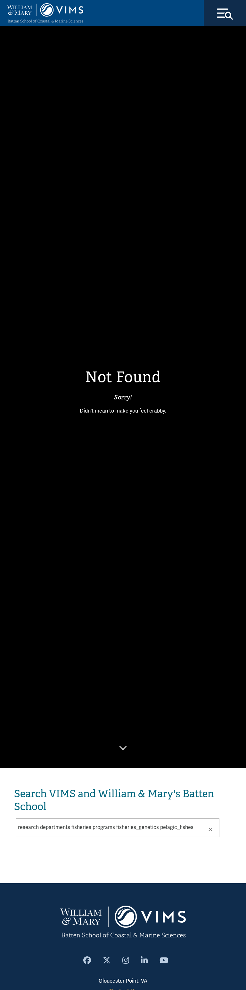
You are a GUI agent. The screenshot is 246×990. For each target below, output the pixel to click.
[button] (210, 829)
